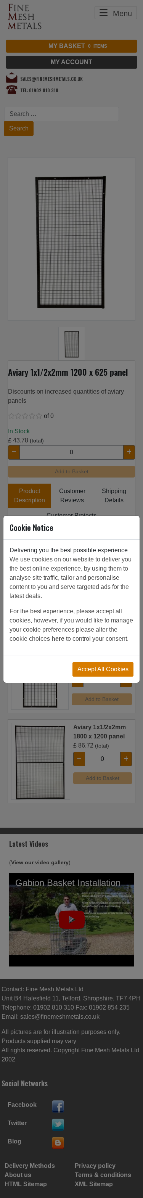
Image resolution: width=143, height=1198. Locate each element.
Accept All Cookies (103, 669)
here (57, 638)
